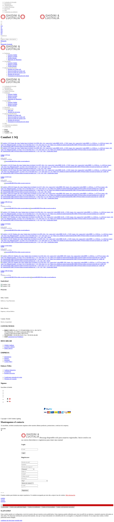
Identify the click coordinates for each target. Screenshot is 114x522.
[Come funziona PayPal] (57, 416)
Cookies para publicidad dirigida (18, 507)
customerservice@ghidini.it (15, 336)
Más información (70, 495)
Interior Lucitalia (12, 56)
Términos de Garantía (10, 379)
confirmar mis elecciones (8, 520)
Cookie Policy (8, 361)
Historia (6, 358)
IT (1, 27)
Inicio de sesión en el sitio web (16, 71)
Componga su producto (10, 12)
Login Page (7, 126)
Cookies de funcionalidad (48, 507)
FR (1, 29)
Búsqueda (3, 41)
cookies (3, 498)
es (1, 24)
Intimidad (7, 360)
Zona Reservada (8, 109)
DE (2, 31)
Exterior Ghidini (12, 55)
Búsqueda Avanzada (6, 44)
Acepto (3, 500)
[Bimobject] (7, 402)
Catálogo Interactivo (10, 370)
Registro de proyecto (14, 74)
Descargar (7, 8)
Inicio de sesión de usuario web (16, 72)
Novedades (7, 61)
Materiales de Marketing (14, 59)
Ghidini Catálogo (9, 345)
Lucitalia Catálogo (9, 347)
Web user (10, 110)
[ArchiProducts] (7, 399)
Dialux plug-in (8, 348)
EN (2, 26)
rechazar (3, 501)
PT (1, 34)
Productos (7, 53)
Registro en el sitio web (14, 69)
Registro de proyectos (14, 112)
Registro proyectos (9, 373)
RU (2, 32)
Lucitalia (6, 131)
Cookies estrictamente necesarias (65, 507)
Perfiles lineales (12, 58)
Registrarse (25, 490)
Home (6, 129)
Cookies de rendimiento (34, 507)
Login (23, 453)
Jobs (5, 10)
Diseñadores (7, 4)
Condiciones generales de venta (13, 377)
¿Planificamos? (8, 5)
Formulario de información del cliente (18, 76)
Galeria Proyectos (9, 7)
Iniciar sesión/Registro (10, 67)
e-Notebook (7, 371)
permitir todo (18, 520)
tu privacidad (4, 507)
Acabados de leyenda (10, 2)
